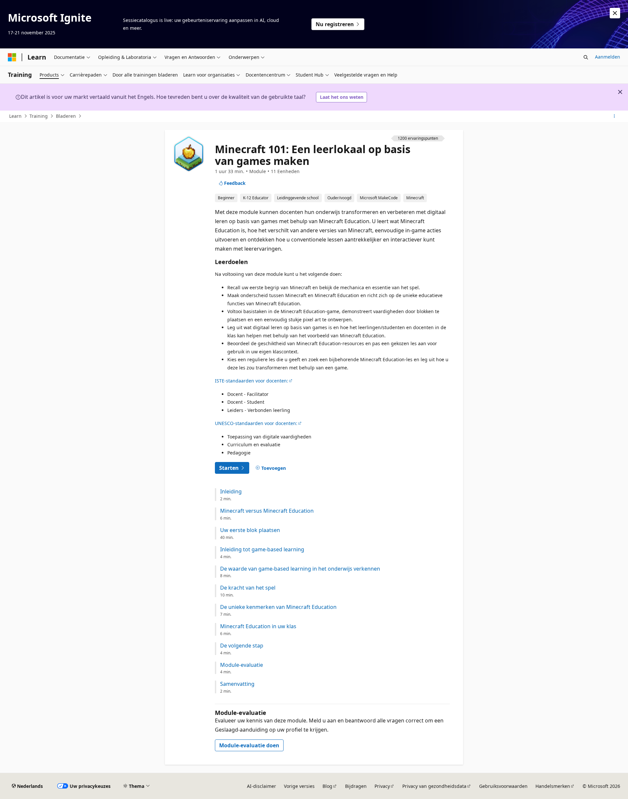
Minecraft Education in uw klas (258, 626)
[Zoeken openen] (585, 57)
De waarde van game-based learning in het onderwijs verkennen (300, 568)
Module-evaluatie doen (249, 745)
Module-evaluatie (241, 665)
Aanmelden (607, 57)
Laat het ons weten (341, 97)
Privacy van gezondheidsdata (434, 786)
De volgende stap (241, 645)
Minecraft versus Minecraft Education (267, 510)
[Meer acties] (614, 116)
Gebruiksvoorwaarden (503, 786)
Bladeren (66, 116)
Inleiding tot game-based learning (262, 549)
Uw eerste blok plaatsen (250, 530)
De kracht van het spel (247, 587)
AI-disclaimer (261, 786)
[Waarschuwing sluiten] (615, 13)
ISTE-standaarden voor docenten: (251, 381)
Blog (327, 786)
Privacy (382, 786)
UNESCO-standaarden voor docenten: (256, 423)
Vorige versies (299, 786)
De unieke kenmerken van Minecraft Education (278, 607)
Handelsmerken (552, 786)
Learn (15, 116)
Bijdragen (356, 786)
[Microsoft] (12, 57)
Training (38, 116)
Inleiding (231, 491)
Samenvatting (237, 684)
